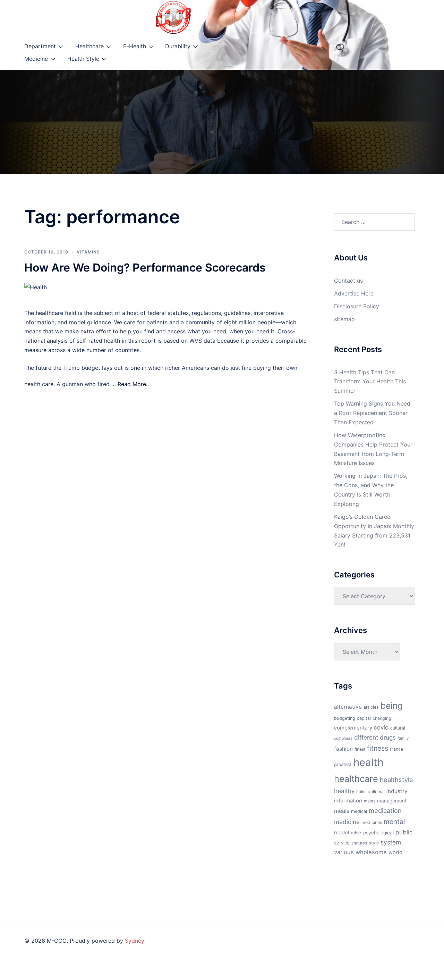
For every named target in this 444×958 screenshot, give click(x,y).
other (356, 832)
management (392, 800)
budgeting (344, 718)
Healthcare (89, 46)
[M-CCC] (173, 16)
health (368, 762)
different (366, 737)
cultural (397, 728)
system (391, 842)
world (395, 852)
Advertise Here (354, 293)
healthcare (356, 778)
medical (359, 811)
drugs (388, 737)
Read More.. (133, 384)
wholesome (371, 852)
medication (385, 810)
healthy (344, 790)
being (392, 705)
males (369, 801)
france (396, 749)
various (344, 852)
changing (382, 718)
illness (378, 791)
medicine (347, 821)
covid (381, 727)
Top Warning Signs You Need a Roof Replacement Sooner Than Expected (372, 413)
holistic (363, 791)
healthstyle (396, 779)
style (374, 842)
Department (40, 46)
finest (360, 749)
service (342, 842)
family (403, 738)
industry (397, 791)
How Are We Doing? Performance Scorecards (145, 267)
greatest (343, 764)
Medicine (36, 58)
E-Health (134, 46)
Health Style (83, 58)
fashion (343, 748)
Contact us (348, 280)
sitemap (344, 319)
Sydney (134, 940)
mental (394, 821)
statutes (359, 843)
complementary (353, 728)
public (404, 832)
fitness (377, 748)
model (341, 832)
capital (364, 718)
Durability (177, 46)
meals (341, 810)
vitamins (88, 252)
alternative (348, 706)
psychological (378, 832)
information (348, 801)
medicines (371, 822)
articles (371, 707)
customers (343, 738)
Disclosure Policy (356, 306)
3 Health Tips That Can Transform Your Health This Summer (370, 381)
